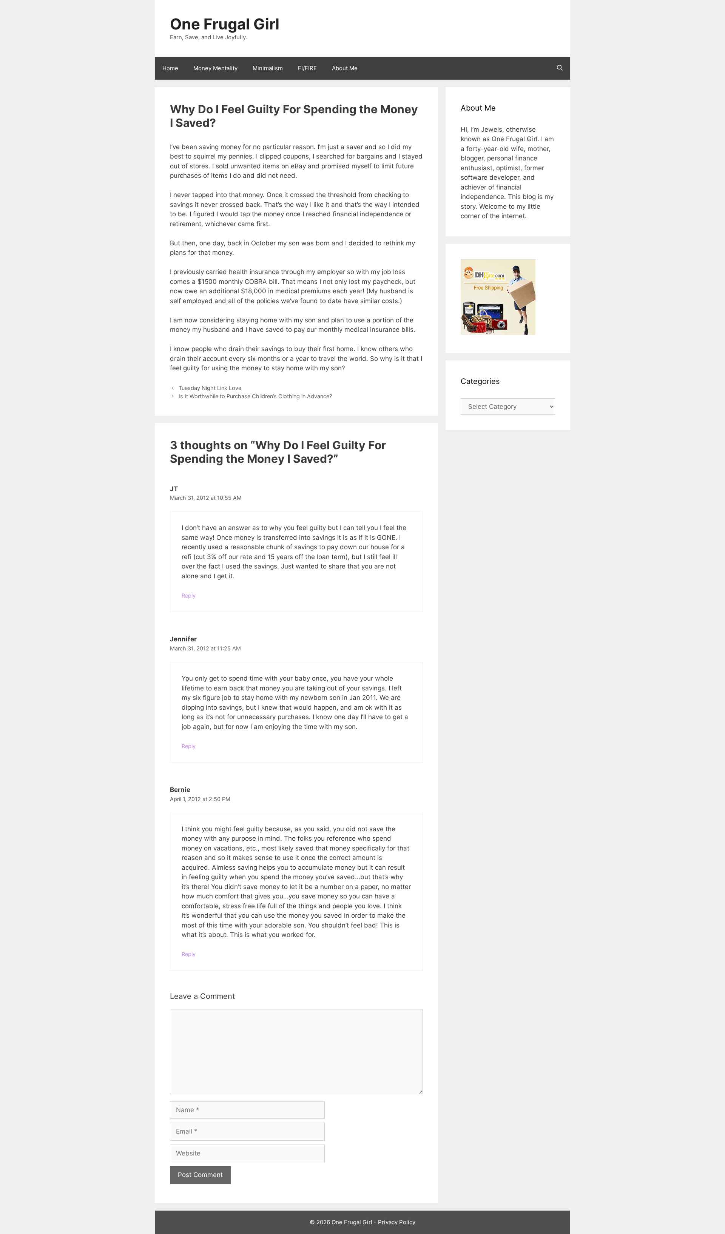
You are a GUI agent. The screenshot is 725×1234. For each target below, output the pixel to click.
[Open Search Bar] (559, 68)
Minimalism (268, 68)
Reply (189, 595)
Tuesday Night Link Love (210, 388)
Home (170, 68)
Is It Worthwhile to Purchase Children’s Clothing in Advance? (255, 396)
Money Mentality (215, 68)
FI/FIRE (307, 68)
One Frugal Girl (224, 24)
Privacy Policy (396, 1222)
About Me (345, 68)
